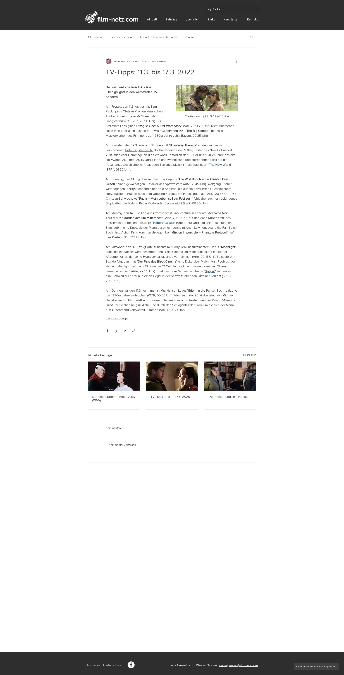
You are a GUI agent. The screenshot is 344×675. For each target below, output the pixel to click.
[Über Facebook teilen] (107, 330)
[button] (251, 36)
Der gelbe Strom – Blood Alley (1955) (113, 398)
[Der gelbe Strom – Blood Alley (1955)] (114, 376)
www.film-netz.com (182, 665)
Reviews (189, 36)
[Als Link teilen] (133, 330)
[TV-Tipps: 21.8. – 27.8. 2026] (172, 376)
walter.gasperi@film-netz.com (238, 665)
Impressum (94, 665)
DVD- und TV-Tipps (121, 36)
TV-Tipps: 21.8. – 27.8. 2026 (170, 396)
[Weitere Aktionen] (236, 61)
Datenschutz (113, 665)
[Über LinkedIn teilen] (125, 330)
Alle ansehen (249, 354)
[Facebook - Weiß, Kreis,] (131, 664)
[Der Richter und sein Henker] (230, 376)
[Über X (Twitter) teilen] (116, 330)
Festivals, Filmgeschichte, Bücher (159, 36)
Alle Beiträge (95, 36)
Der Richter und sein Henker (229, 396)
